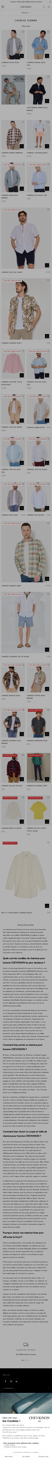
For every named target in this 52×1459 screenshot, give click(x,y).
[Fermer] (48, 1396)
